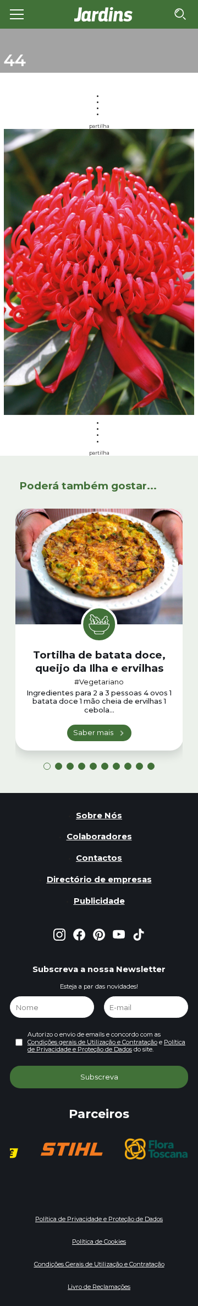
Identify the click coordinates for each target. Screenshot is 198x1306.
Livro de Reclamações (99, 1287)
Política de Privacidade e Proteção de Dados (106, 1045)
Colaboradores (99, 836)
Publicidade (99, 901)
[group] (71, 1149)
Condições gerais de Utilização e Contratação (92, 1042)
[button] (47, 766)
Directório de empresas (99, 879)
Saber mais (93, 732)
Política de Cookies (99, 1241)
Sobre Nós (99, 816)
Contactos (99, 858)
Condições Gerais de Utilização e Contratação (99, 1264)
